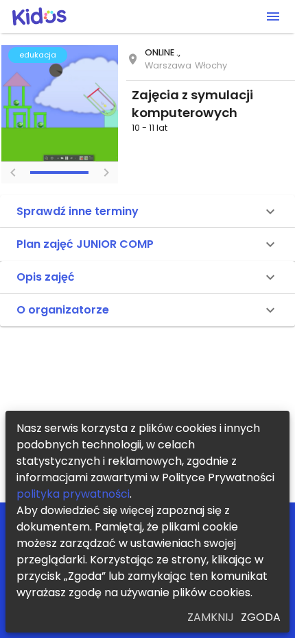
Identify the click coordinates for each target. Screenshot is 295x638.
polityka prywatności (73, 494)
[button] (147, 211)
